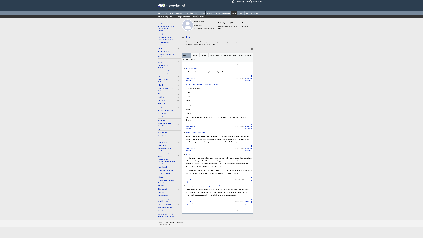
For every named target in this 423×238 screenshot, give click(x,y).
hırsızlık (190, 37)
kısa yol (193, 78)
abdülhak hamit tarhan (165, 110)
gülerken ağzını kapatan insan (165, 81)
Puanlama (201, 17)
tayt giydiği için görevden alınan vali (166, 181)
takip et (246, 26)
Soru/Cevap (226, 13)
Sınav (218, 13)
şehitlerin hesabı (163, 113)
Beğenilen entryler (184, 17)
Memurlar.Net (163, 13)
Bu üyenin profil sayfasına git (205, 29)
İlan (191, 13)
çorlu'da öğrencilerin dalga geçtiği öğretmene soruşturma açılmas (207, 186)
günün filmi (161, 100)
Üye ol (247, 1)
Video (247, 13)
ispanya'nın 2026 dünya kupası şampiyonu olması (166, 215)
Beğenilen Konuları (189, 60)
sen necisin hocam (164, 51)
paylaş (187, 78)
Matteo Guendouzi (164, 20)
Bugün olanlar (162, 142)
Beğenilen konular (171, 17)
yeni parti (161, 186)
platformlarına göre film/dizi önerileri (164, 44)
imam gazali (161, 104)
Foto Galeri (255, 13)
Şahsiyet (188, 154)
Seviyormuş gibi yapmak (165, 208)
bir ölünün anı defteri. (165, 174)
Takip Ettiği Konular (216, 55)
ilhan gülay (161, 211)
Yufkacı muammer (163, 132)
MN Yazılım (166, 225)
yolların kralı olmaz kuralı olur (195, 133)
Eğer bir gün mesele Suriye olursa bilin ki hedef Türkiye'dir (166, 28)
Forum (186, 13)
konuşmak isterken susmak (164, 61)
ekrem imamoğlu (191, 68)
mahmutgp (248, 78)
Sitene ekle (179, 223)
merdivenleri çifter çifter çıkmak (165, 150)
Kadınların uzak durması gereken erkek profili (165, 72)
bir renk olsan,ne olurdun (166, 170)
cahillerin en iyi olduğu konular (165, 155)
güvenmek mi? (162, 145)
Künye (166, 223)
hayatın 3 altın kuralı (164, 204)
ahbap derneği (162, 189)
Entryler (186, 55)
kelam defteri (162, 117)
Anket (172, 13)
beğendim (188, 80)
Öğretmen (210, 13)
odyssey (160, 23)
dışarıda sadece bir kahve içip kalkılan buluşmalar (166, 38)
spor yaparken (162, 135)
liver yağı (160, 34)
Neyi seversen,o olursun (165, 129)
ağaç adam (161, 120)
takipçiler (204, 55)
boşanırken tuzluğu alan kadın (165, 89)
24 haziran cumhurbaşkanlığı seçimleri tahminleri (202, 84)
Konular (195, 55)
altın (159, 94)
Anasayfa (161, 17)
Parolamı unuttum (259, 1)
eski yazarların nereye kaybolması (164, 124)
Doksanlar (161, 85)
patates (160, 48)
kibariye (160, 107)
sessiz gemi (161, 192)
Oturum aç (238, 1)
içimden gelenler (163, 196)
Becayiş (179, 13)
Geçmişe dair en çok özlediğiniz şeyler (164, 200)
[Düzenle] (251, 76)
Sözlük (234, 13)
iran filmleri (161, 97)
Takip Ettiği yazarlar (230, 55)
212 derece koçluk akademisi (163, 66)
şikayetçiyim (248, 80)
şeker (159, 76)
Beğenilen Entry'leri (245, 55)
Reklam (171, 223)
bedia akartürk (162, 167)
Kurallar (194, 17)
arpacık (160, 139)
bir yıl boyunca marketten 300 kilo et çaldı (166, 56)
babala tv (160, 177)
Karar (197, 13)
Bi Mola (240, 13)
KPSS (203, 13)
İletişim (160, 223)
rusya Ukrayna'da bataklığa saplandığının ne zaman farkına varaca (166, 161)
